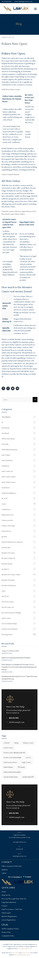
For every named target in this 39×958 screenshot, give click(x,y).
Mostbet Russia (7, 564)
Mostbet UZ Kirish (8, 580)
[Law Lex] (16, 8)
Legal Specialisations (9, 902)
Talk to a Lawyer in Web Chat (11, 866)
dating (16, 743)
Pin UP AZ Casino (8, 602)
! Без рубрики (6, 417)
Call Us (4, 873)
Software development (9, 629)
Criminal (6, 743)
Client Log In (6, 913)
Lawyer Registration (9, 920)
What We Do (6, 895)
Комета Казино (8, 767)
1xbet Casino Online (8, 477)
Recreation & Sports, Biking (11, 613)
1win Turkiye (6, 455)
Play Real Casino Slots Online (13, 214)
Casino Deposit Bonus (10, 174)
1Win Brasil (5, 428)
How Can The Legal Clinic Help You (14, 899)
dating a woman (28, 743)
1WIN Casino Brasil (8, 439)
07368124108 (7, 1)
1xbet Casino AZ (7, 471)
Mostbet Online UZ (8, 558)
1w (2, 422)
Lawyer (28, 757)
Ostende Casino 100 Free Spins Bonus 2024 (19, 211)
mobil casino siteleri (10, 762)
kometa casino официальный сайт (14, 753)
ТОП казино (21, 767)
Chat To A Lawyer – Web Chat (12, 909)
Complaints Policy (8, 936)
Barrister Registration (9, 916)
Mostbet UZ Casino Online (11, 575)
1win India (5, 444)
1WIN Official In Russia (9, 450)
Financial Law (6, 531)
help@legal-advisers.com (25, 1)
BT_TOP (4, 499)
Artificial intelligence (9, 493)
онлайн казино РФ (28, 777)
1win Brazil (5, 433)
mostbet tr (5, 569)
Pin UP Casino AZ (8, 607)
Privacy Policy (15, 953)
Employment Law (8, 515)
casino (4, 504)
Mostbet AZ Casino (8, 553)
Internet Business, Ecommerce (12, 542)
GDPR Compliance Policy (10, 929)
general (4, 537)
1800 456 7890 (14, 718)
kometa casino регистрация (12, 757)
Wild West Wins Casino (11, 90)
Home (4, 892)
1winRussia (5, 466)
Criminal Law (6, 509)
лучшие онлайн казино (11, 777)
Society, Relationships (9, 624)
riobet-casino (6, 618)
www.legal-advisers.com (19, 842)
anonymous (6, 488)
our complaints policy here (22, 955)
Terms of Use (6, 932)
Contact (4, 906)
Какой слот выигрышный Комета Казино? (16, 658)
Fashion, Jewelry (7, 520)
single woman (26, 762)
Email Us (5, 870)
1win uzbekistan (7, 460)
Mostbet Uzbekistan (9, 586)
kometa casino (8, 748)
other (4, 591)
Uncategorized (7, 635)
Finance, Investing (8, 526)
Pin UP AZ (5, 596)
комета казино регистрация (12, 772)
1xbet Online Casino (8, 482)
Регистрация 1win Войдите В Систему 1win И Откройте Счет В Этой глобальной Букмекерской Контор (19, 667)
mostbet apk (6, 548)
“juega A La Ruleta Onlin (10, 651)
